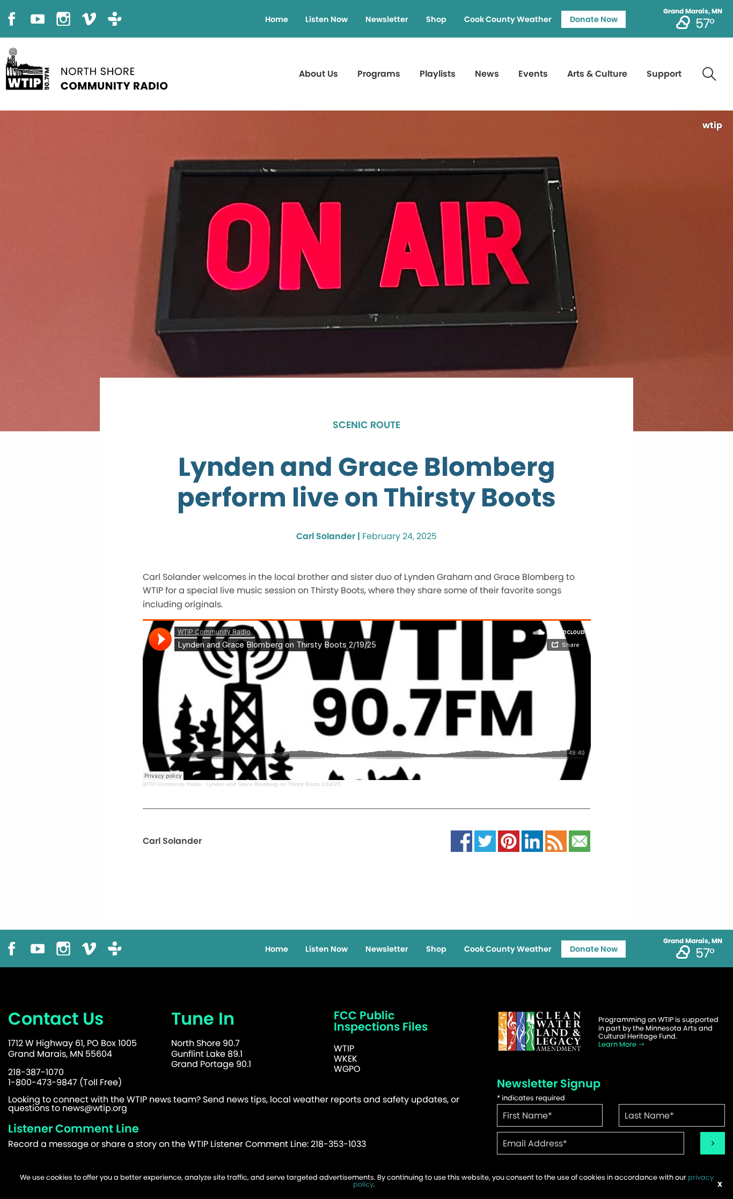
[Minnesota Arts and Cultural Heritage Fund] (540, 1031)
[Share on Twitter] (485, 841)
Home (276, 19)
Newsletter (386, 19)
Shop (436, 19)
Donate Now (594, 19)
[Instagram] (63, 18)
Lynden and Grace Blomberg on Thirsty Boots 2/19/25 (273, 784)
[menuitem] (276, 19)
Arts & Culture (597, 74)
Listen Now (326, 19)
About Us (318, 74)
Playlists (438, 74)
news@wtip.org (94, 1108)
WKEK (345, 1059)
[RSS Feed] (556, 841)
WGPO (347, 1069)
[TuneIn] (115, 18)
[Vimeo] (89, 18)
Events (533, 74)
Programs (378, 74)
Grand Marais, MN (692, 11)
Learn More (618, 1044)
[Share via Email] (579, 841)
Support (664, 74)
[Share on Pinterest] (508, 841)
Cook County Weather (508, 19)
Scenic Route (366, 425)
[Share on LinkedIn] (532, 841)
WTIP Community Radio (172, 784)
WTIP (344, 1048)
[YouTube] (37, 18)
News (487, 74)
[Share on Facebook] (461, 841)
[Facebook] (12, 18)
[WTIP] (90, 67)
